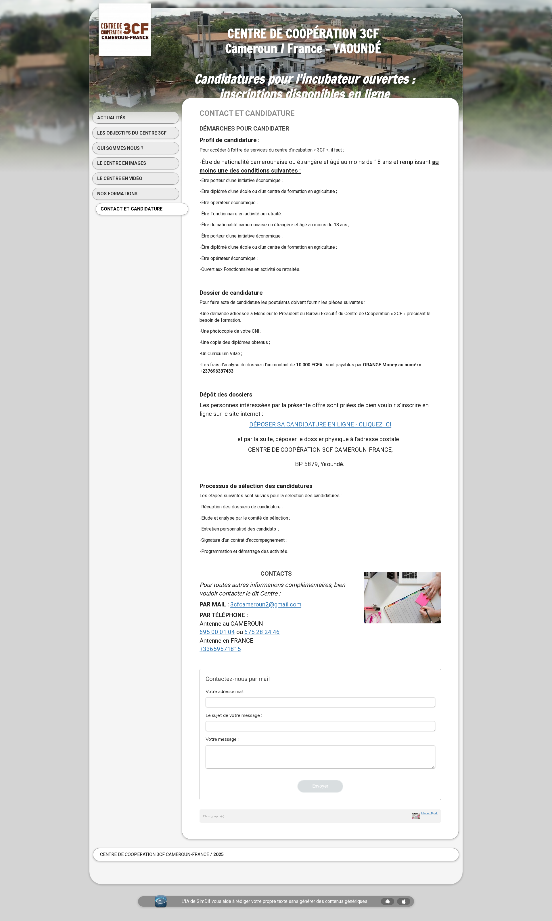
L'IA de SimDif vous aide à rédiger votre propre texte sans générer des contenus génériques (274, 901)
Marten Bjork (429, 813)
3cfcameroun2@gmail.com (265, 604)
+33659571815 (220, 649)
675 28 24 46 (262, 632)
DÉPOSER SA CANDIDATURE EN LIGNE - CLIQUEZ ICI (320, 424)
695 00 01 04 (217, 632)
